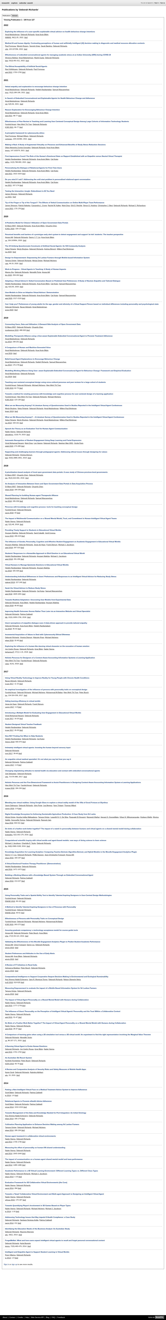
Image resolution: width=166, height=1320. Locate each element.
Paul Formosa (10, 46)
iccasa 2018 (9, 788)
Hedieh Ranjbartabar (44, 90)
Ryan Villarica (10, 1255)
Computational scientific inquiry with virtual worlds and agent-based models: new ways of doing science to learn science (55, 840)
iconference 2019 (11, 330)
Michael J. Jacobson (66, 545)
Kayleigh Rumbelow (12, 1061)
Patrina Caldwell (26, 614)
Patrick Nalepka (24, 205)
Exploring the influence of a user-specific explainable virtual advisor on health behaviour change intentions (50, 32)
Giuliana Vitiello (146, 817)
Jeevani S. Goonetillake (109, 817)
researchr (5, 3)
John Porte (38, 805)
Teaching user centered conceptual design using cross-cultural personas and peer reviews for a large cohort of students (55, 382)
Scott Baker (9, 1092)
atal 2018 (8, 594)
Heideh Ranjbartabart (42, 626)
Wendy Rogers (22, 46)
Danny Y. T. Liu (34, 237)
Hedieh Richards (42, 362)
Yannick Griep (34, 46)
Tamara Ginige (10, 261)
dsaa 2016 (9, 823)
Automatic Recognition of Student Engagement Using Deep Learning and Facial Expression (43, 440)
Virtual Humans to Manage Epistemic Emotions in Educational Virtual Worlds (37, 565)
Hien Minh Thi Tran (24, 124)
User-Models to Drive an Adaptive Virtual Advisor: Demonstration (32, 292)
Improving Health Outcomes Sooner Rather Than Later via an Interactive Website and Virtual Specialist (47, 611)
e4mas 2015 (10, 1200)
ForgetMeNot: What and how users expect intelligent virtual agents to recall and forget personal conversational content (55, 1240)
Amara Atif (9, 237)
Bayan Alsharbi (25, 307)
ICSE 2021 (9, 127)
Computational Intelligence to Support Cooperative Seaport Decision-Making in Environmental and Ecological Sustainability (56, 977)
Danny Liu (31, 945)
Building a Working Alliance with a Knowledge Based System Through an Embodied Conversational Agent (49, 875)
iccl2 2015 (9, 982)
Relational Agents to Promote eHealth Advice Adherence (28, 1101)
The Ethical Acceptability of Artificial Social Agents (26, 66)
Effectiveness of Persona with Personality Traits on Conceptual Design (34, 918)
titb (6, 617)
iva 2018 (8, 501)
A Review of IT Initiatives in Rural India (21, 965)
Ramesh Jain (46, 820)
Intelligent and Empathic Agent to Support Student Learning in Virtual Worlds (37, 1252)
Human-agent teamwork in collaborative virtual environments (30, 1136)
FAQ (53, 1317)
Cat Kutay (54, 159)
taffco (7, 162)
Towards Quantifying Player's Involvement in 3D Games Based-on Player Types (38, 1205)
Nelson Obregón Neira (72, 979)
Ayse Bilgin (24, 603)
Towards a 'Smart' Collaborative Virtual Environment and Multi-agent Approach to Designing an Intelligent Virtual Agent (54, 1194)
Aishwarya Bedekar (12, 968)
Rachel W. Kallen (54, 205)
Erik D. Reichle (76, 205)
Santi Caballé (39, 533)
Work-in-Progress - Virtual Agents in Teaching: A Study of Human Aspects (35, 269)
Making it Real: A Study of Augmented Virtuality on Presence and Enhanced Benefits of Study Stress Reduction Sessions (55, 145)
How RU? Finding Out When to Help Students (24, 736)
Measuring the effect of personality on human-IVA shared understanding (35, 1148)
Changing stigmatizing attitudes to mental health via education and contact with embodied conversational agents (52, 771)
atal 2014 (8, 1142)
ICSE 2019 (9, 388)
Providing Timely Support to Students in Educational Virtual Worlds (33, 530)
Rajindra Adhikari (36, 1072)
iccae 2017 (9, 684)
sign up (14, 1264)
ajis (6, 1075)
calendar (22, 3)
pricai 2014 (9, 1107)
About (5, 1317)
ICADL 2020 (9, 229)
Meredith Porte (35, 272)
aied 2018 (9, 548)
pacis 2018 (9, 513)
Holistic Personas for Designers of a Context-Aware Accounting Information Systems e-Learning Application (50, 658)
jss (6, 695)
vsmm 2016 (9, 808)
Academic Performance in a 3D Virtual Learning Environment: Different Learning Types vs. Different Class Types (51, 1171)
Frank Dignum (51, 545)
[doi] (26, 37)
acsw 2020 (9, 310)
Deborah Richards (28, 34)
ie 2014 (8, 1095)
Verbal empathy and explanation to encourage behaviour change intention (36, 86)
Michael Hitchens (50, 261)
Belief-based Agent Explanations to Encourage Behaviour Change (32, 359)
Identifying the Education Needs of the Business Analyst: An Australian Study (37, 1229)
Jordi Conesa (50, 533)
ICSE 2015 (9, 924)
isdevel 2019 (10, 582)
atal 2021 (8, 116)
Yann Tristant (58, 805)
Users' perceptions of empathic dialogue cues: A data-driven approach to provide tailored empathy (46, 623)
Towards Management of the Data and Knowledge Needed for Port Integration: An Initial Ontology (45, 1113)
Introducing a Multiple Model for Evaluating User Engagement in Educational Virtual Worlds (43, 713)
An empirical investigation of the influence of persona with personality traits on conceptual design (46, 690)
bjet (6, 61)
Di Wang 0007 (10, 226)
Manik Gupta (39, 58)
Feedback (61, 1317)
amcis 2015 (9, 948)
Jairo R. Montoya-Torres (38, 979)
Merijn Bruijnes (22, 249)
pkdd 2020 (9, 446)
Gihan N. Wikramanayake (129, 817)
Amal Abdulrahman (12, 34)
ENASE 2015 (10, 901)
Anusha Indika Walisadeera (26, 817)
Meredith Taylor (26, 1037)
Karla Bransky (25, 1243)
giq (6, 478)
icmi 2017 (9, 753)
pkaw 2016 (9, 858)
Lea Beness (47, 805)
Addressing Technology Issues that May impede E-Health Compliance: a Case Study (40, 1217)
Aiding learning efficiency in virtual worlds (22, 701)
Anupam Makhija (11, 533)
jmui (6, 92)
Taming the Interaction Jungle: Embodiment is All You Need (29, 191)
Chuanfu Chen (51, 226)
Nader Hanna (10, 432)
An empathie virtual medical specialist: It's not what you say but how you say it (38, 759)
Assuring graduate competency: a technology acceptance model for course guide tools (41, 930)
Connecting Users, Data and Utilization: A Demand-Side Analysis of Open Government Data (43, 324)
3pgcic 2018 (9, 742)
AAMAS (8, 37)
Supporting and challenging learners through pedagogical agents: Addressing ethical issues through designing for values (56, 452)
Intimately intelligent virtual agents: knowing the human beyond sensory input (37, 747)
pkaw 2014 (9, 1119)
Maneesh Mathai (93, 817)
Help (27, 1317)
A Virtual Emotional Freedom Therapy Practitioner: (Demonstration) (33, 864)
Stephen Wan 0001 (65, 443)
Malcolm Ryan (38, 637)
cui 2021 (8, 197)
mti (6, 104)
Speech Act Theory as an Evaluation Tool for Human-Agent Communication (36, 429)
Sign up (162, 3)
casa (7, 664)
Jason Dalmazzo (11, 805)
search (30, 3)
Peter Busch (84, 692)
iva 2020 (8, 252)
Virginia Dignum (26, 455)
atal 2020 (8, 298)
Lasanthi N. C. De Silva (59, 817)
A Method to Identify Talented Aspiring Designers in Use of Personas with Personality (40, 907)
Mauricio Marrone (27, 1232)
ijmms (7, 150)
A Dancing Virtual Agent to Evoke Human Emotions (26, 1046)
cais (6, 263)
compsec (8, 139)
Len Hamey (38, 443)
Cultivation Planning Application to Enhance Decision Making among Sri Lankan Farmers (42, 1124)
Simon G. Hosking (90, 205)
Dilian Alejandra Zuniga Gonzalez (18, 148)
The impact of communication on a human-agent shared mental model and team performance (44, 1159)
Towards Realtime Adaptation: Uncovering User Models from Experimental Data (38, 600)
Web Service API (37, 1317)
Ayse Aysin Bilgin (41, 34)
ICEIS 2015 (9, 1064)
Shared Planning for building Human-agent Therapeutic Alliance (31, 495)
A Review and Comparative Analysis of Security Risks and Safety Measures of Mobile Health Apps (45, 1069)
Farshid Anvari (10, 124)
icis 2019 (8, 377)
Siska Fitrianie (10, 249)
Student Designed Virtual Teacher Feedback (23, 724)
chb (6, 49)
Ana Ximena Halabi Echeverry (16, 979)
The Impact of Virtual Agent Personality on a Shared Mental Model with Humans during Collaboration (47, 1000)
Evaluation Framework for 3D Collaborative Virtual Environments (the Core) (36, 1182)
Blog (47, 1317)
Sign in (156, 3)
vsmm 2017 (9, 707)
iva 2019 (8, 342)
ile (6, 846)
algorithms (9, 435)
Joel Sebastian (10, 774)
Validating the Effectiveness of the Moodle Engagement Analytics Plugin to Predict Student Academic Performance (52, 942)
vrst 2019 (8, 353)
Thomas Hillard (70, 805)
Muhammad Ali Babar (54, 692)
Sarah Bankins (46, 46)
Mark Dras (66, 205)
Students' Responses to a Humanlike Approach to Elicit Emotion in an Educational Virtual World (45, 553)
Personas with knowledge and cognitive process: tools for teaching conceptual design (41, 507)
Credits (20, 1317)
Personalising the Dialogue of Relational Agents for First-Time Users (33, 168)
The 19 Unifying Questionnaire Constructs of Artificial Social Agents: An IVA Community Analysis (45, 246)
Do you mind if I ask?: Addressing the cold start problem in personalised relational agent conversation (47, 179)
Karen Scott (9, 1072)
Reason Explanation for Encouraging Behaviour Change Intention (32, 110)
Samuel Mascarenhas (60, 90)
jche (6, 936)
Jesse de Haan (39, 545)
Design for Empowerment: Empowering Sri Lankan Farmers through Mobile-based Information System (47, 258)
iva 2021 (8, 185)
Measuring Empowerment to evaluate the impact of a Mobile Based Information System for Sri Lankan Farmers (50, 988)
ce (6, 240)
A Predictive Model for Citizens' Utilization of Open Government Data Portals (36, 223)
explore (14, 3)
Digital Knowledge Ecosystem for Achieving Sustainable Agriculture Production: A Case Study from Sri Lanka (50, 814)
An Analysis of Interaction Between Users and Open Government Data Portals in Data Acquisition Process (49, 484)
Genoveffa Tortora (18, 820)
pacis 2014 (9, 1188)
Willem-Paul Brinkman (65, 249)
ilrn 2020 (8, 275)
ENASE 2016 (10, 913)
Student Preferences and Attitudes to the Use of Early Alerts (30, 953)
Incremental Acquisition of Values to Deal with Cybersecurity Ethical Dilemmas (37, 634)
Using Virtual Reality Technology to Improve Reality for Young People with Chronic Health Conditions (47, 678)
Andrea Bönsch (50, 249)
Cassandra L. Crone (39, 205)
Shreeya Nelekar (11, 58)
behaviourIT (9, 652)
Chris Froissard (20, 945)
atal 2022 (8, 72)
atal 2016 (8, 869)
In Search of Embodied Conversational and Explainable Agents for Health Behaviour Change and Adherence (50, 98)
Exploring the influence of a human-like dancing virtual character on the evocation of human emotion (47, 646)
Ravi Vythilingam (11, 69)
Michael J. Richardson (137, 205)
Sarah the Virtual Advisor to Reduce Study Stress (25, 588)
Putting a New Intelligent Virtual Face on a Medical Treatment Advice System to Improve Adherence (46, 1090)
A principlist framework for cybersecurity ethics (24, 133)
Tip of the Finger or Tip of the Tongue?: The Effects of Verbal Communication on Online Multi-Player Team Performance (54, 203)
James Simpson (11, 194)
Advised (14, 15)
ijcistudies (9, 835)
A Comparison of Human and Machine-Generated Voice (28, 347)
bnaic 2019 (9, 411)
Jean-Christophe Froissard (55, 855)
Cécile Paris (78, 443)
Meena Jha (9, 272)
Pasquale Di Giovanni (77, 817)
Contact (12, 1317)
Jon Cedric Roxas (12, 649)
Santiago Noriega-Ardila (29, 1220)
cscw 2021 (9, 209)
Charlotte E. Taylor (29, 843)
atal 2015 (8, 1006)
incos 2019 (9, 536)
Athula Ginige (37, 261)
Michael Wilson (22, 136)
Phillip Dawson (38, 855)
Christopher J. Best (105, 205)
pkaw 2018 (9, 490)
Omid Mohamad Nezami (14, 443)
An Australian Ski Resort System (18, 1058)
